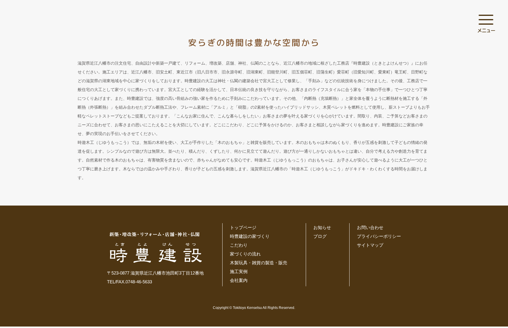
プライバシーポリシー (379, 236)
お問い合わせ (370, 227)
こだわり (239, 245)
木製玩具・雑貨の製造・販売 (258, 262)
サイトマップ (370, 245)
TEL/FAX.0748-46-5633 (129, 281)
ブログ (320, 236)
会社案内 (239, 280)
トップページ (243, 227)
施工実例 (239, 271)
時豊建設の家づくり (250, 236)
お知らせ (322, 227)
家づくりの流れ (245, 253)
